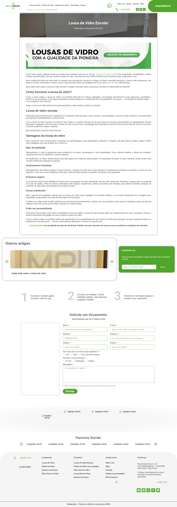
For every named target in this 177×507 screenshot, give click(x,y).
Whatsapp (80, 361)
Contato (109, 470)
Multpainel (29, 9)
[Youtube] (137, 9)
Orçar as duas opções (90, 355)
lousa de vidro (112, 83)
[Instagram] (144, 9)
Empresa (114, 334)
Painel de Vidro (48, 5)
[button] (6, 261)
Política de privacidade (115, 474)
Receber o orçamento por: (74, 358)
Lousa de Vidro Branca (83, 463)
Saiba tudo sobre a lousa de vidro (28, 273)
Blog (142, 4)
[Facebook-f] (153, 490)
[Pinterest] (140, 9)
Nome (66, 325)
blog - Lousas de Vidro (38, 9)
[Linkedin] (158, 490)
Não (75, 355)
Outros (83, 5)
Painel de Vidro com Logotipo (86, 466)
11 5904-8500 (25, 467)
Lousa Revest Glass (82, 474)
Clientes (136, 4)
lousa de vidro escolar (107, 74)
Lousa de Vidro (35, 5)
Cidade (66, 343)
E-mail (113, 325)
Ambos (91, 361)
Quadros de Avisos (62, 5)
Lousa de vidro (36, 225)
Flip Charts (75, 5)
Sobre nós (121, 4)
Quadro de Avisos (81, 477)
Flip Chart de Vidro (82, 470)
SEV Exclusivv (112, 477)
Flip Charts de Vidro (50, 474)
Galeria (128, 4)
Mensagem (68, 364)
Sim (67, 355)
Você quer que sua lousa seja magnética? (81, 352)
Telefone (67, 334)
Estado (113, 343)
